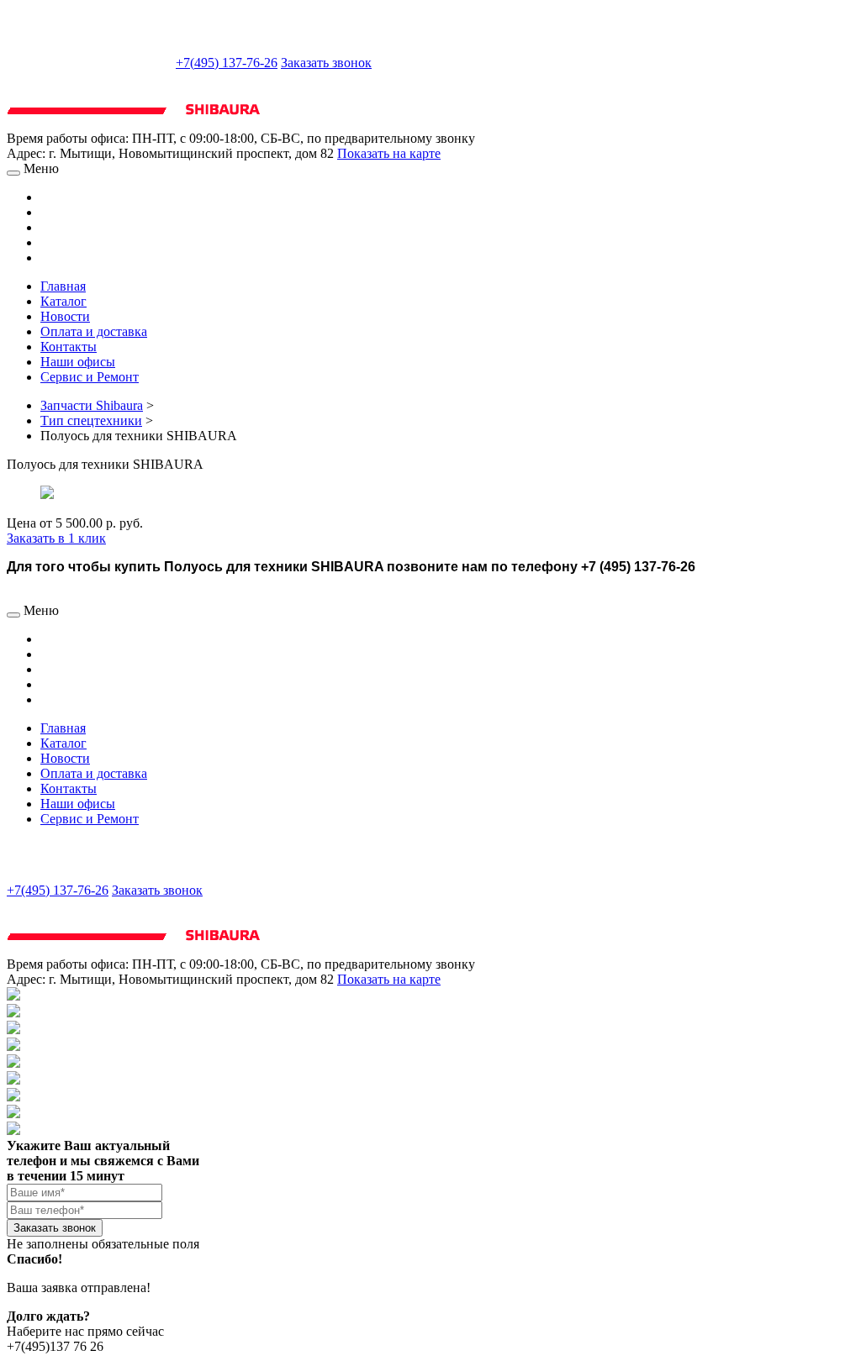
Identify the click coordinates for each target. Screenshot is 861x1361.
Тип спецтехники (91, 420)
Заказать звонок (326, 62)
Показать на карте (389, 153)
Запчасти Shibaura (91, 405)
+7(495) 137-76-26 (226, 62)
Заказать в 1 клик (56, 538)
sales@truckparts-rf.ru (89, 60)
